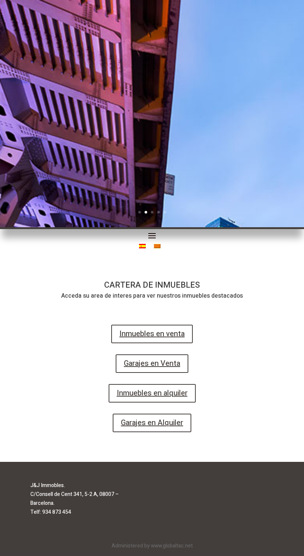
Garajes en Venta (152, 363)
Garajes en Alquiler (152, 422)
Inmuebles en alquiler (152, 393)
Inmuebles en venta (152, 333)
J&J (152, 177)
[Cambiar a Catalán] (157, 247)
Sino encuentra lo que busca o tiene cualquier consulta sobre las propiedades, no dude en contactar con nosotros (157, 100)
